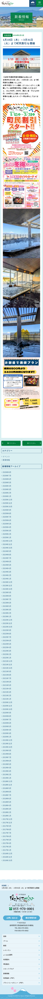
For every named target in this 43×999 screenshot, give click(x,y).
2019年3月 (7, 771)
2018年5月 (7, 802)
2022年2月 (7, 654)
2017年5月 (7, 840)
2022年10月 (7, 627)
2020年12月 (7, 702)
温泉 (4, 936)
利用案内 (6, 959)
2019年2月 (7, 774)
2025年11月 (7, 503)
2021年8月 (7, 675)
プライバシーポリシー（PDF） (13, 983)
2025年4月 (7, 527)
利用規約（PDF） (9, 978)
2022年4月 (7, 647)
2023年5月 (7, 606)
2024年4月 (7, 568)
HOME (4, 885)
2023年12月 (7, 582)
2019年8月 (7, 754)
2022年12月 (7, 620)
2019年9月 (7, 750)
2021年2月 (7, 695)
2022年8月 (7, 634)
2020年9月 (7, 713)
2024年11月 (7, 544)
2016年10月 (7, 860)
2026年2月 (7, 493)
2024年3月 (7, 572)
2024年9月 (7, 551)
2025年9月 (7, 510)
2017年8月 (7, 829)
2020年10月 (7, 709)
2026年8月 (7, 472)
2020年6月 (7, 723)
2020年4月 (7, 730)
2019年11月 (7, 744)
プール (5, 941)
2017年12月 (7, 819)
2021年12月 (7, 661)
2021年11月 (7, 665)
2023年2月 (7, 613)
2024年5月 (7, 565)
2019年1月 (7, 778)
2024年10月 (7, 548)
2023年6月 (7, 603)
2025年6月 (7, 520)
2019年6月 (7, 761)
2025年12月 (7, 500)
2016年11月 (7, 857)
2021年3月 (7, 692)
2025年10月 (7, 507)
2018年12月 (7, 781)
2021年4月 (7, 689)
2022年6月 (7, 640)
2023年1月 (7, 616)
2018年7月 (7, 795)
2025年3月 (7, 531)
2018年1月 (7, 816)
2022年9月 (7, 630)
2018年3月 (7, 809)
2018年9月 (7, 788)
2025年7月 (7, 517)
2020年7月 (7, 720)
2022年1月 (7, 658)
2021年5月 (7, 685)
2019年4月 (7, 768)
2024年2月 (7, 575)
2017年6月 (7, 836)
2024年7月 (7, 558)
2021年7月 (7, 678)
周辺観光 (6, 964)
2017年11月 (7, 823)
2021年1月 (7, 699)
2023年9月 (7, 592)
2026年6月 (7, 479)
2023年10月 (7, 589)
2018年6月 (7, 799)
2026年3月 (7, 489)
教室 (4, 945)
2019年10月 (7, 747)
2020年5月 (7, 726)
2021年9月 (7, 671)
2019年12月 (7, 740)
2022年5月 (7, 644)
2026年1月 (7, 496)
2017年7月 (7, 833)
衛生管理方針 (31, 918)
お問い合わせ (12, 918)
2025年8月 (7, 513)
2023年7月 (7, 599)
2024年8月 (7, 555)
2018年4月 (7, 805)
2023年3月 (7, 610)
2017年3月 (7, 847)
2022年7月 (7, 637)
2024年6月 (7, 561)
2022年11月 (7, 623)
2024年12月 (7, 541)
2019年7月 (7, 757)
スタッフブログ (8, 969)
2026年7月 (7, 476)
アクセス (32, 4)
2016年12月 (7, 853)
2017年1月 (7, 850)
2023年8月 (7, 596)
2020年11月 (7, 706)
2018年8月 (7, 792)
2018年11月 (7, 785)
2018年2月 (7, 812)
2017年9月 (7, 826)
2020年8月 (7, 716)
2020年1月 (7, 737)
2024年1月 (7, 579)
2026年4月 (7, 486)
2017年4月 (7, 843)
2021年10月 (7, 668)
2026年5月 (7, 482)
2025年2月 (7, 534)
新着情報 (7, 35)
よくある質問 (7, 955)
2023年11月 (7, 586)
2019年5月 (7, 764)
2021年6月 (7, 682)
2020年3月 (7, 733)
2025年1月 (7, 537)
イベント (6, 456)
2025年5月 (7, 524)
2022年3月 (7, 651)
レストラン (7, 950)
